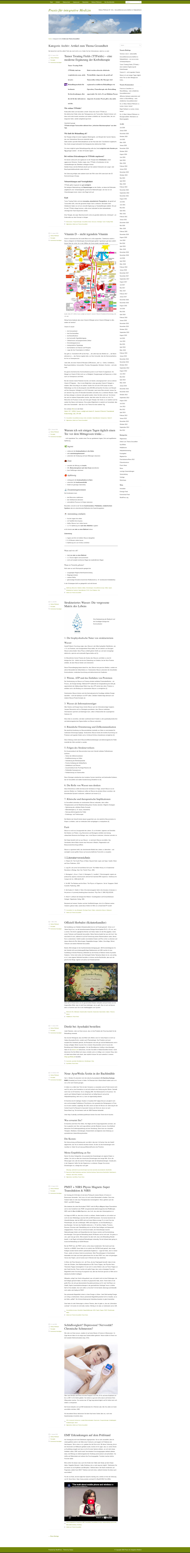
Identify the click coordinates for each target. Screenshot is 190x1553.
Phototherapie (111, 1310)
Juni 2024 (122, 157)
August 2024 (123, 154)
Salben (107, 1011)
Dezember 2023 (124, 172)
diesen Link (75, 1049)
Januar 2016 (123, 320)
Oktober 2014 (123, 365)
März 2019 (123, 249)
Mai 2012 (122, 430)
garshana (84, 1172)
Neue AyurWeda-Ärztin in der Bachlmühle (89, 1073)
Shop (92, 1061)
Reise (121, 468)
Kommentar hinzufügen (56, 62)
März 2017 (123, 291)
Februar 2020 (123, 231)
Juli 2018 (122, 258)
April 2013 (122, 412)
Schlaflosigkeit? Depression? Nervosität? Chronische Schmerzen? (88, 1326)
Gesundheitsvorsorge (77, 418)
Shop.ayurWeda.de (69, 1057)
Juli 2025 (122, 139)
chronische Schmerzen (74, 1420)
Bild (73, 409)
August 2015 (123, 335)
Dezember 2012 (124, 421)
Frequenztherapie (77, 221)
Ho (73, 910)
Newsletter (85, 2)
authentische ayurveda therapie (79, 1169)
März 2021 (123, 213)
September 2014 (124, 368)
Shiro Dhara (74, 1174)
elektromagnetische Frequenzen (74, 1522)
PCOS (87, 590)
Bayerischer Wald (70, 1172)
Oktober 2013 (123, 394)
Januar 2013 (123, 418)
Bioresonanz (69, 221)
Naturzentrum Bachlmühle (102, 1172)
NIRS (94, 1310)
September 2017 (124, 279)
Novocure (94, 221)
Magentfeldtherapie (87, 1310)
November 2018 (124, 255)
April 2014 (122, 380)
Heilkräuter (76, 1011)
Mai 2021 (122, 207)
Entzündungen (89, 587)
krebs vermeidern (88, 418)
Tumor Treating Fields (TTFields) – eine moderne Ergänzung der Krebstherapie (88, 58)
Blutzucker (74, 587)
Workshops (123, 480)
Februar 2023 (123, 187)
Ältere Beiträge (53, 1536)
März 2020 (123, 228)
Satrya (71, 1550)
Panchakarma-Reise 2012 (127, 459)
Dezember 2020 (124, 222)
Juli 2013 (122, 403)
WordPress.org (124, 497)
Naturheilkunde (96, 418)
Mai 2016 (122, 311)
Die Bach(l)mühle (109, 2)
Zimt (99, 590)
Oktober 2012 (123, 424)
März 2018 (123, 264)
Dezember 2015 (124, 323)
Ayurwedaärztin (101, 1169)
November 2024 (124, 148)
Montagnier (79, 910)
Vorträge (122, 477)
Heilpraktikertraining (125, 450)
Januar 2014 (123, 385)
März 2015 (123, 350)
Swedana (80, 1174)
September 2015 (124, 332)
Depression (96, 1420)
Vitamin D (109, 418)
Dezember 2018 (124, 252)
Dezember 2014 (124, 359)
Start (51, 2)
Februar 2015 (123, 353)
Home (50, 39)
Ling (75, 910)
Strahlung (79, 1524)
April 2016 (122, 314)
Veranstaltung (124, 474)
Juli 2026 (122, 127)
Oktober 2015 (123, 329)
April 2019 (122, 246)
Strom (76, 1422)
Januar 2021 (123, 219)
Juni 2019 (122, 240)
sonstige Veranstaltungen (127, 471)
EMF (83, 1522)
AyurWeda (68, 1063)
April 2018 (122, 261)
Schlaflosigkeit (112, 1420)
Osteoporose (103, 418)
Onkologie (99, 221)
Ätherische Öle (69, 1011)
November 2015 (124, 326)
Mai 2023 (122, 178)
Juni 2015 (122, 341)
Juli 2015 (122, 338)
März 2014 (123, 383)
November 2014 (124, 362)
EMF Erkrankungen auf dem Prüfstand (87, 1435)
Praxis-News (76, 1016)
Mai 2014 (122, 377)
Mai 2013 (122, 409)
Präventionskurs (124, 462)
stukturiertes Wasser (101, 910)
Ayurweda (68, 1061)
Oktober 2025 (123, 136)
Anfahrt (58, 2)
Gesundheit (85, 221)
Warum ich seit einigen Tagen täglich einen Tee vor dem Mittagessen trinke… (89, 432)
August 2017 (123, 282)
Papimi (97, 1310)
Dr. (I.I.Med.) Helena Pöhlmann (128, 104)
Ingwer (110, 587)
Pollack (93, 910)
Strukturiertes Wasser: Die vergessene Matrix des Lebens (86, 604)
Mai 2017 (122, 288)
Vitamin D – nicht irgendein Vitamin (86, 234)
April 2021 (122, 210)
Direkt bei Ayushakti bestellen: (82, 1026)
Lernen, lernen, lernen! (126, 106)
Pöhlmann (68, 1174)
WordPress (59, 1550)
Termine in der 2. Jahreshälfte (128, 54)
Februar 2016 (123, 317)
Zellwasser (109, 910)
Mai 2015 (122, 344)
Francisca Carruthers (126, 88)
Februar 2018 (123, 267)
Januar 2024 (123, 169)
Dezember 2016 (124, 299)
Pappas (102, 1310)
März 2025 (123, 142)
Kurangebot (123, 453)
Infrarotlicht (80, 1310)
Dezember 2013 (124, 388)
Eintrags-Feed (124, 491)
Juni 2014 (122, 374)
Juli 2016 (122, 308)
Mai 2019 (122, 243)
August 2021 (123, 199)
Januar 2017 (123, 296)
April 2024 (122, 160)
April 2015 (122, 347)
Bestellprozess (80, 1061)
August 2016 (123, 305)
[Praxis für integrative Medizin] (95, 24)
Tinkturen (112, 1011)
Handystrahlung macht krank (109, 1522)
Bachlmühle (109, 1169)
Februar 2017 (123, 294)
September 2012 (124, 427)
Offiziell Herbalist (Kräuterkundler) (85, 922)
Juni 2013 (122, 406)
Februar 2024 (123, 166)
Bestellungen (88, 1061)
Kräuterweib (96, 1011)
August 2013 (123, 400)
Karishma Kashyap (91, 1172)
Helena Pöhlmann (96, 2)
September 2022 (124, 193)
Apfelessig (68, 587)
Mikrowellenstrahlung (71, 1524)
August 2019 (123, 237)
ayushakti (74, 1061)
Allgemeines (69, 224)
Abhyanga (68, 1169)
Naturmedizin (102, 1011)
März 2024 (123, 163)
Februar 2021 (123, 216)
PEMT (105, 1310)
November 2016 (124, 302)
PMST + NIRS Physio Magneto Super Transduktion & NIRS (87, 1188)
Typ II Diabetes (93, 590)
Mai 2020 (122, 225)
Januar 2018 (123, 270)
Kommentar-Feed (125, 494)
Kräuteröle (89, 1011)
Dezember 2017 (124, 273)
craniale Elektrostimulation (87, 1420)
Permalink (52, 60)
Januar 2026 (123, 130)
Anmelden (122, 488)
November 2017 (124, 276)
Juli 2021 (122, 202)
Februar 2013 (123, 415)
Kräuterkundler (83, 1011)
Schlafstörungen (70, 1422)
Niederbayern (112, 1172)
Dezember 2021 (124, 196)
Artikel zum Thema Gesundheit (80, 224)
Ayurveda (89, 1169)
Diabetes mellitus (81, 587)
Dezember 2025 (124, 133)
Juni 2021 (122, 205)
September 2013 (124, 397)
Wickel (67, 1014)
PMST (67, 1312)
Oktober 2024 (123, 151)
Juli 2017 (122, 285)
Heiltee (106, 587)
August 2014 (123, 371)
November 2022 (124, 190)
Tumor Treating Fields (107, 221)
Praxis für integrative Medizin (69, 10)
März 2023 (123, 184)
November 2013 (124, 391)
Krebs (89, 221)
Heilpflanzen (69, 1016)
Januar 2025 (123, 145)
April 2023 (122, 181)
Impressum (76, 2)
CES (67, 1420)
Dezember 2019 (124, 234)
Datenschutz (66, 2)
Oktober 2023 (123, 175)
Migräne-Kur (123, 456)
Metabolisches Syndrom (72, 590)
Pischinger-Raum (87, 910)
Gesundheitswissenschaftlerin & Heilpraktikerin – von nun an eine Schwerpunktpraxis (129, 59)
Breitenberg (78, 1172)
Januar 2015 (123, 356)
